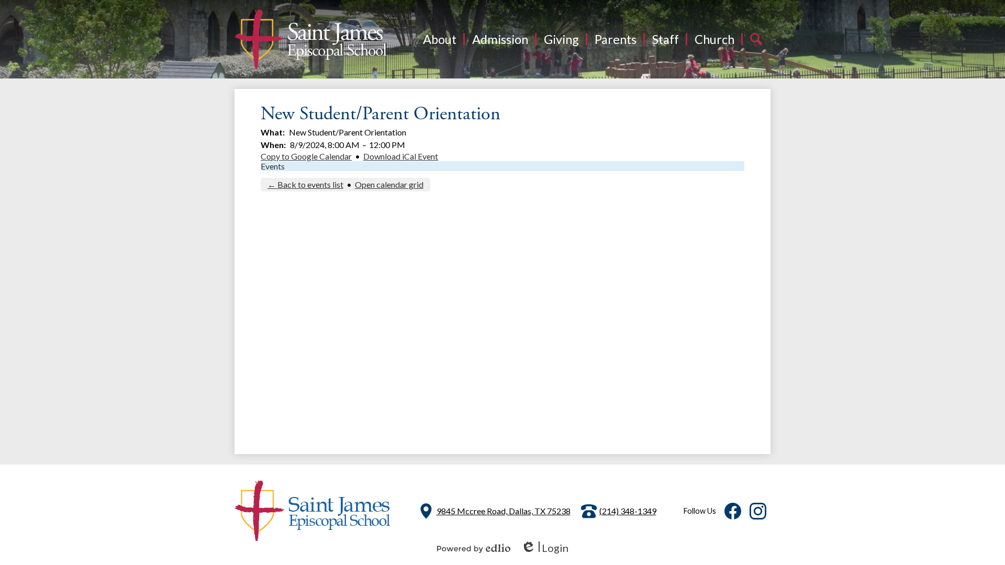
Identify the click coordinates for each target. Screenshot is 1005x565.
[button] (439, 39)
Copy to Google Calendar (306, 156)
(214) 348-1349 (627, 511)
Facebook (732, 511)
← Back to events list (305, 184)
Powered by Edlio (473, 548)
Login (544, 548)
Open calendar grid (389, 184)
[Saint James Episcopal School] (310, 39)
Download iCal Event (400, 156)
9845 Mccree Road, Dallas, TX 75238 (504, 511)
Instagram (757, 511)
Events (273, 166)
